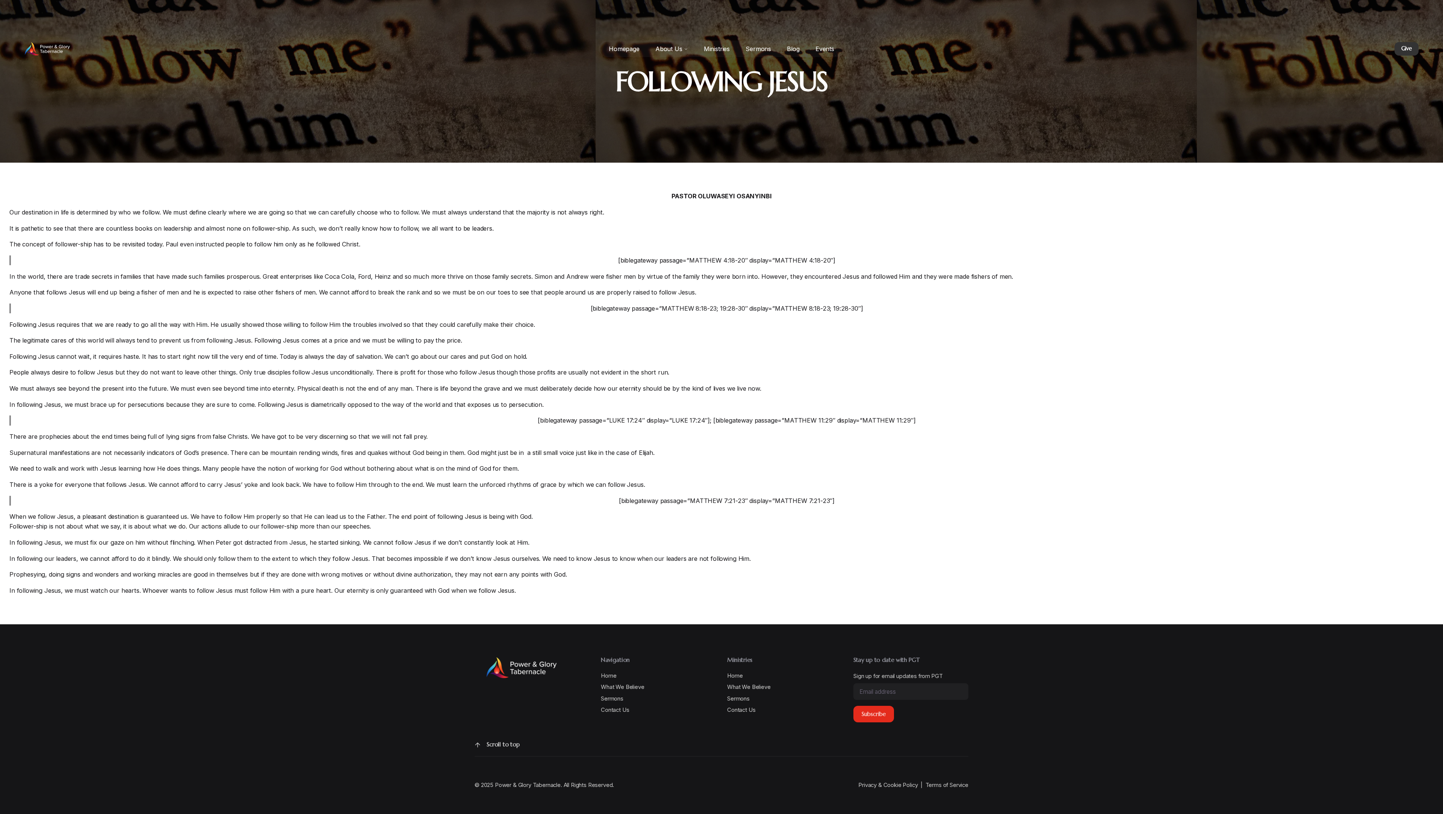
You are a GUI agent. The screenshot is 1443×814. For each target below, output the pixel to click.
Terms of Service (947, 785)
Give (1406, 48)
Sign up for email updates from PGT (897, 676)
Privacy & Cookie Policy (888, 785)
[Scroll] (478, 745)
